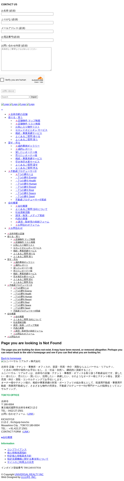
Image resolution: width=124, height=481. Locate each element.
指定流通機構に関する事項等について (27, 459)
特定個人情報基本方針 (19, 455)
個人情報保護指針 (17, 452)
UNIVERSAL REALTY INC (29, 474)
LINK (30, 414)
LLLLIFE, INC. (28, 477)
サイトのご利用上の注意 (20, 462)
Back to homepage (11, 358)
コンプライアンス (17, 449)
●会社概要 (6, 437)
